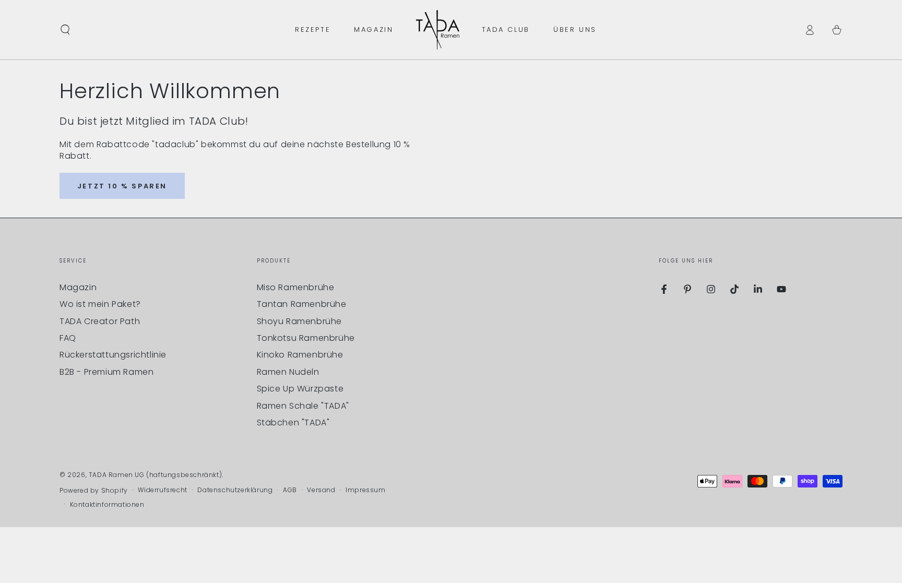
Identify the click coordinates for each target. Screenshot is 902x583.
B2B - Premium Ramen (106, 372)
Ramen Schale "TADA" (303, 406)
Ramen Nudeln (288, 372)
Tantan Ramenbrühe (302, 304)
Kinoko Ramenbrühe (300, 355)
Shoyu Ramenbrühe (299, 321)
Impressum (365, 490)
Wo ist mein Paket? (100, 304)
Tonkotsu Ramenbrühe (306, 338)
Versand (321, 490)
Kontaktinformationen (107, 505)
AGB (290, 490)
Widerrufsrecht (162, 490)
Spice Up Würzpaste (300, 389)
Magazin (78, 287)
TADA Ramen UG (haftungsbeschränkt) (155, 474)
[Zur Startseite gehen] (438, 29)
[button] (65, 29)
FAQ (68, 338)
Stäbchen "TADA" (293, 423)
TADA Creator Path (100, 321)
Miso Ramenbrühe (296, 287)
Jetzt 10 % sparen (122, 186)
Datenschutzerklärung (234, 490)
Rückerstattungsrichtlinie (113, 355)
